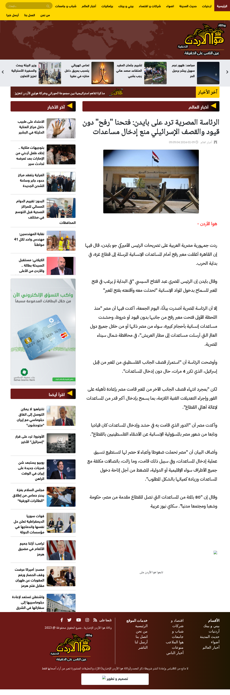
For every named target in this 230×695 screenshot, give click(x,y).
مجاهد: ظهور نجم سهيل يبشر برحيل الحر (183, 70)
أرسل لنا (141, 642)
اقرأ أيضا (57, 394)
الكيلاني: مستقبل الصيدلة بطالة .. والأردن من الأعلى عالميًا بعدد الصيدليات (28, 267)
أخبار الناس (175, 652)
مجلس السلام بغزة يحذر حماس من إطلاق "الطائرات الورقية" (28, 494)
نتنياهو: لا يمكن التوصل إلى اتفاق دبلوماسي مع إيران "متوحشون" (30, 416)
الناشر (143, 647)
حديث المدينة (188, 5)
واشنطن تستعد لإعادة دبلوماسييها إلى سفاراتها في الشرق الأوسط (28, 604)
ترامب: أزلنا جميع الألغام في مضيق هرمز (31, 548)
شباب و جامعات (65, 5)
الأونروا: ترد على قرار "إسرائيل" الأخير (29, 438)
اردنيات (207, 5)
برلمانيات (107, 5)
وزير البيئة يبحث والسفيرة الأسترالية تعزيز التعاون (23, 70)
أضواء (215, 642)
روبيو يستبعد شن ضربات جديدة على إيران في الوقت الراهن (31, 470)
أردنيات (214, 631)
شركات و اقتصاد (150, 5)
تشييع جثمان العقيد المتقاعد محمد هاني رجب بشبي (129, 70)
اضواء (170, 5)
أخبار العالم (89, 5)
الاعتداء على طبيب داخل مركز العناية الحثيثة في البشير (31, 126)
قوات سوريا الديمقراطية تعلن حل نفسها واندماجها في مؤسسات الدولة (29, 523)
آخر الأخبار (56, 106)
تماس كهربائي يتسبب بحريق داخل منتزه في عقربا (77, 70)
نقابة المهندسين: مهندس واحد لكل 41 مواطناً (29, 238)
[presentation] (3, 71)
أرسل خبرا (12, 14)
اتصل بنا (29, 14)
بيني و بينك (125, 5)
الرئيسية (222, 5)
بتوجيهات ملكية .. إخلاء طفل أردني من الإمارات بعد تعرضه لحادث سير (30, 155)
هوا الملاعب (175, 642)
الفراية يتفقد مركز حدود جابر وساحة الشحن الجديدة (31, 179)
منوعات (178, 647)
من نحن (45, 14)
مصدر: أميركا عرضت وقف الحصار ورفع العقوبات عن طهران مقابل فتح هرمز (29, 577)
